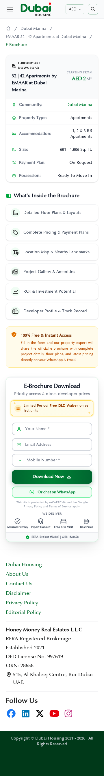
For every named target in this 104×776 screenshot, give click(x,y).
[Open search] (93, 9)
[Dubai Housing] (8, 29)
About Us (17, 574)
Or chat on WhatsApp (56, 492)
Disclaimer (18, 593)
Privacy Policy (33, 506)
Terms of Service (60, 506)
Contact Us (19, 583)
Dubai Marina (33, 28)
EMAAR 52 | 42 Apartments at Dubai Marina (46, 36)
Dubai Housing (24, 564)
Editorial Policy (23, 612)
